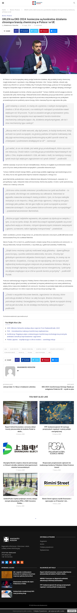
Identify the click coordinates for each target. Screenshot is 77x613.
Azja (5, 349)
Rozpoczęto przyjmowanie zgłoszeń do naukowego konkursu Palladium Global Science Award (57, 465)
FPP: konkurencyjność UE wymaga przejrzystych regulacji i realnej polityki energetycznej (57, 429)
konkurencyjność (9, 352)
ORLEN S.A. (21, 352)
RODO (42, 544)
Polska (30, 352)
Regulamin (43, 541)
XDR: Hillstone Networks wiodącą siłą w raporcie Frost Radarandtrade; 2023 (33, 328)
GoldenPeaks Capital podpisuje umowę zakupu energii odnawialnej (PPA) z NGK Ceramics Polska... (20, 501)
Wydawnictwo (44, 550)
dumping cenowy (41, 349)
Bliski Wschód (14, 349)
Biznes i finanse (15, 10)
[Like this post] (17, 31)
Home (4, 10)
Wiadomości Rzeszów (11, 25)
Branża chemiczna (27, 349)
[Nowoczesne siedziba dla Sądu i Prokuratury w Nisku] (7, 584)
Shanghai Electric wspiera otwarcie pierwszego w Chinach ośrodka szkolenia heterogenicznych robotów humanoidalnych (20, 465)
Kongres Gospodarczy (57, 349)
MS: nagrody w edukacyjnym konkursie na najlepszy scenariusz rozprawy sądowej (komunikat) (24, 574)
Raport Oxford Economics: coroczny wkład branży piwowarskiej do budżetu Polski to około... (20, 429)
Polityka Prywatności (40, 611)
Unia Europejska (40, 352)
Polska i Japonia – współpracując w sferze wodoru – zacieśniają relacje (31, 339)
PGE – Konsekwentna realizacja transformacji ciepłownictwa (27, 331)
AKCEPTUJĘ (72, 611)
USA (49, 352)
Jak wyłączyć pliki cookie (56, 611)
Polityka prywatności (46, 547)
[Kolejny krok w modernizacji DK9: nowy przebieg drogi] (7, 594)
